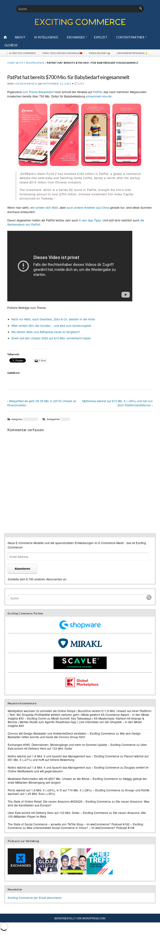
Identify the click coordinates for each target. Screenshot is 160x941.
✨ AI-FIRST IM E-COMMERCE (21, 53)
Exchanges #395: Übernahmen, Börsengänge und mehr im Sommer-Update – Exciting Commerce (72, 745)
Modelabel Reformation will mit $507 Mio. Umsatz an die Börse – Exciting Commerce (63, 779)
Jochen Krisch (25, 83)
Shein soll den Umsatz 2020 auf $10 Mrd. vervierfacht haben (51, 338)
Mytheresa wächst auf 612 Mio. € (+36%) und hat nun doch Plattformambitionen (117, 403)
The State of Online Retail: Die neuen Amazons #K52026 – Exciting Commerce (59, 801)
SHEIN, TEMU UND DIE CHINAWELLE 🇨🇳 (62, 53)
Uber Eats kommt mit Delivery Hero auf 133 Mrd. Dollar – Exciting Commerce (58, 813)
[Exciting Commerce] (80, 24)
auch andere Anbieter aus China (88, 207)
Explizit (100, 37)
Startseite (15, 62)
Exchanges (76, 37)
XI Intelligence (46, 37)
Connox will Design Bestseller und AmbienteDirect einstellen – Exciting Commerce (61, 733)
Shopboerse (35, 62)
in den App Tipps (90, 220)
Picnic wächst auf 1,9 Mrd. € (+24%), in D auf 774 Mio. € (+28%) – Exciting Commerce (64, 790)
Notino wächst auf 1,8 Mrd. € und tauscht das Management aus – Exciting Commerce (63, 756)
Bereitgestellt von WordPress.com (79, 918)
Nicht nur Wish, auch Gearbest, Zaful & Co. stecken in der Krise (53, 319)
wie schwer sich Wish (44, 207)
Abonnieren (22, 569)
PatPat (97, 92)
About (20, 37)
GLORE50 (10, 45)
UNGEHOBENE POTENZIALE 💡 (132, 53)
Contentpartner (130, 37)
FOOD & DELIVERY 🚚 (99, 53)
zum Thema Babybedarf (38, 92)
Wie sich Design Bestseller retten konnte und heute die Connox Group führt (74, 735)
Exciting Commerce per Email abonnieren (35, 898)
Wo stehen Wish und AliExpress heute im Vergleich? (45, 332)
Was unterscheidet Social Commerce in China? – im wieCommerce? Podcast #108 (80, 828)
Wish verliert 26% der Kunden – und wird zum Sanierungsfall (51, 325)
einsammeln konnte (98, 96)
